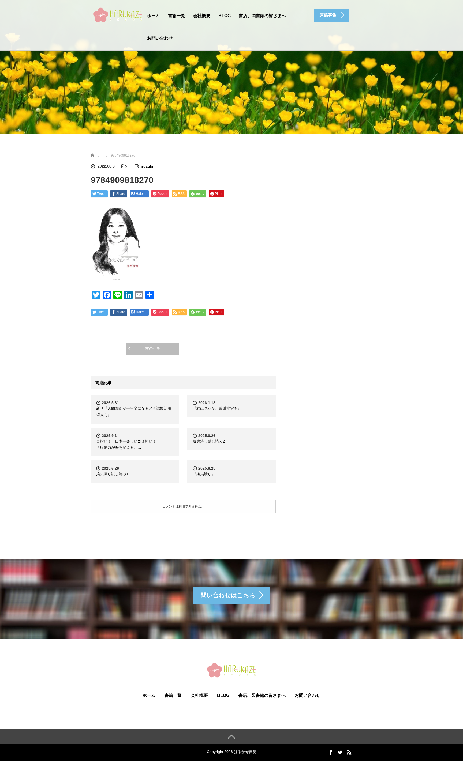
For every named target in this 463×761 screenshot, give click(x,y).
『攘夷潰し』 (204, 474)
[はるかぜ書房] (117, 14)
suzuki (147, 166)
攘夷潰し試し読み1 (112, 474)
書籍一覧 (176, 15)
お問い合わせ (160, 38)
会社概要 (201, 15)
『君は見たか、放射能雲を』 (219, 408)
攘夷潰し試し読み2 (209, 441)
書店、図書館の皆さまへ (262, 15)
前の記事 (152, 348)
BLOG (224, 15)
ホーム (153, 15)
